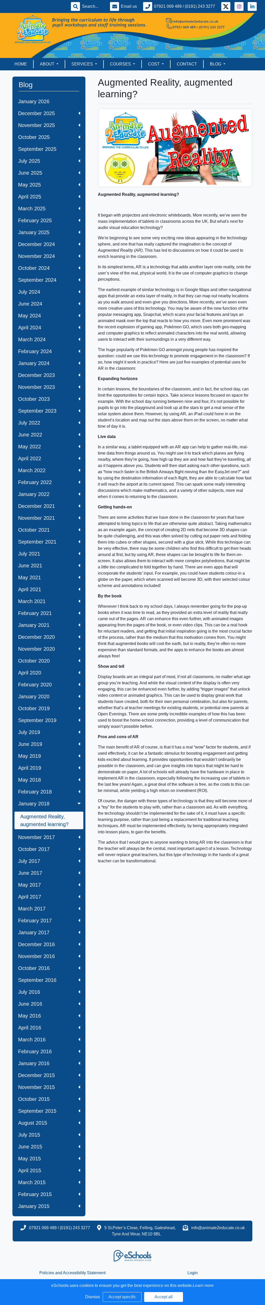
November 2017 (36, 837)
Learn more (203, 1285)
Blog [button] (216, 64)
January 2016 (33, 1063)
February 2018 (35, 792)
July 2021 (29, 554)
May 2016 (29, 1016)
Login (192, 1273)
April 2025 (29, 196)
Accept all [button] (163, 1297)
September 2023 (37, 411)
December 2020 (36, 637)
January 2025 (33, 232)
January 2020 (33, 696)
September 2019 (37, 720)
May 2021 (29, 577)
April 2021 (29, 589)
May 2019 (29, 756)
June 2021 (30, 565)
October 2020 (34, 661)
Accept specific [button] (122, 1297)
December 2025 (36, 113)
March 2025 (32, 208)
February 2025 (35, 220)
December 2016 (36, 944)
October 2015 (34, 1099)
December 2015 (36, 1075)
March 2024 (32, 339)
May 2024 (29, 315)
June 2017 (30, 873)
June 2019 (30, 744)
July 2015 (29, 1135)
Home (20, 64)
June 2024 (30, 304)
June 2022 (30, 435)
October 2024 (34, 268)
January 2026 (33, 101)
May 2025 (29, 185)
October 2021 (34, 530)
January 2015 (33, 1206)
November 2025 (36, 125)
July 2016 (29, 992)
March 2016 (32, 1039)
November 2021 (36, 518)
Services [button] (82, 64)
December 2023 (36, 375)
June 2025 (30, 173)
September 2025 (37, 149)
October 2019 (34, 708)
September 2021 (37, 542)
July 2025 (29, 161)
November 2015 (36, 1087)
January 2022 (33, 494)
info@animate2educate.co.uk (218, 1228)
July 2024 (29, 292)
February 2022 (35, 482)
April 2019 (29, 768)
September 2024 (37, 280)
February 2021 (35, 613)
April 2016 (29, 1027)
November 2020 (36, 649)
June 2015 (30, 1147)
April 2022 (29, 458)
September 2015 (37, 1111)
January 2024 (33, 363)
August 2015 (32, 1123)
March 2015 (32, 1182)
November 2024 (36, 256)
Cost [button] (154, 64)
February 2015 (35, 1194)
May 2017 (29, 885)
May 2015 (29, 1158)
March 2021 (32, 601)
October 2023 (34, 399)
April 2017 (29, 897)
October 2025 (34, 137)
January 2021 (33, 625)
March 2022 (32, 470)
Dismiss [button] (92, 1297)
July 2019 (29, 732)
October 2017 (34, 849)
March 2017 (32, 908)
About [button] (47, 64)
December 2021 (36, 506)
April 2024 (29, 327)
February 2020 (35, 684)
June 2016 (30, 1004)
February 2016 (35, 1051)
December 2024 (36, 244)
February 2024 (35, 351)
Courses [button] (121, 64)
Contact (187, 64)
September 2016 (37, 980)
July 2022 (29, 423)
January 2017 (33, 932)
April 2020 (29, 673)
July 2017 (29, 861)
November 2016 (36, 956)
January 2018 (33, 803)
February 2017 (35, 920)
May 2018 (29, 780)
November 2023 (36, 387)
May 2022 (29, 446)
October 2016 (34, 968)
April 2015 (29, 1170)
